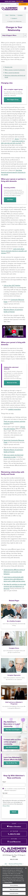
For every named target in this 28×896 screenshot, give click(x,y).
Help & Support (13, 15)
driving (17, 139)
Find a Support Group (12, 99)
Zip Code (5, 793)
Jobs (6, 863)
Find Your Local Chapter (13, 729)
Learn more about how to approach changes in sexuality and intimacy (14, 251)
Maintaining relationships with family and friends (15, 76)
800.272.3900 (19, 1)
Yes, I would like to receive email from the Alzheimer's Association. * (14, 789)
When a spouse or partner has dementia (15, 70)
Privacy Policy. (9, 882)
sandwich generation (14, 409)
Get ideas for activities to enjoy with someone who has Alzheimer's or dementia (15, 586)
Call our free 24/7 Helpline (12, 285)
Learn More (10, 199)
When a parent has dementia (12, 72)
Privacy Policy (6, 805)
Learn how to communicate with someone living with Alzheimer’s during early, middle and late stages (14, 579)
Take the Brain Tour (11, 763)
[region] (14, 881)
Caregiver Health (15, 18)
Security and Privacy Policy (15, 863)
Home (7, 15)
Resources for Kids (12, 382)
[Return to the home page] (10, 8)
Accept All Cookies (14, 893)
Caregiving (20, 15)
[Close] (25, 868)
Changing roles (8, 67)
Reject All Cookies (14, 889)
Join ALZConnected (11, 747)
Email (4, 782)
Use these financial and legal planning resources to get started (13, 172)
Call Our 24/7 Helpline (10, 1)
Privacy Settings (14, 885)
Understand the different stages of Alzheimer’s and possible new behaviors (14, 572)
